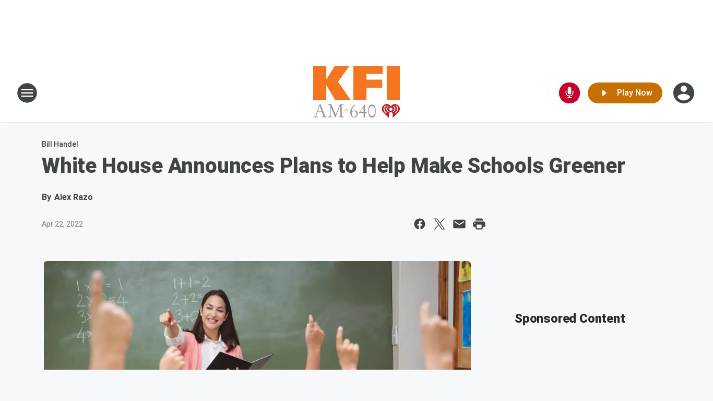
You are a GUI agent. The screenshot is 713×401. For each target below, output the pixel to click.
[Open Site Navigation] (27, 92)
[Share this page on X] (439, 224)
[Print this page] (479, 224)
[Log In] (684, 92)
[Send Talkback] (569, 92)
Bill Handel (60, 144)
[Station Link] (356, 93)
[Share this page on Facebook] (419, 224)
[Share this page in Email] (459, 224)
